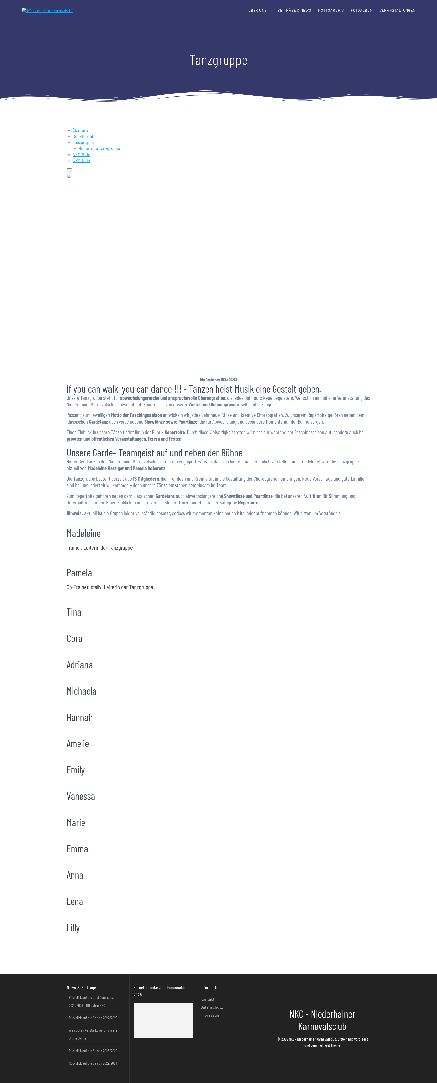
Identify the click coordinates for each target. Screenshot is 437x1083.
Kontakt (207, 999)
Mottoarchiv (331, 10)
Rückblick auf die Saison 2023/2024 (93, 1050)
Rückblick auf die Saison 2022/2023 (93, 1062)
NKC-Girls (81, 154)
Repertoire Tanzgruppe (99, 148)
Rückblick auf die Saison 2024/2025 (93, 1017)
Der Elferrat (83, 136)
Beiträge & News (294, 10)
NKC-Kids (81, 160)
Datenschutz (211, 1007)
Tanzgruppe (83, 142)
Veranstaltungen (398, 10)
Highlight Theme (328, 1045)
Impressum (210, 1015)
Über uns (257, 10)
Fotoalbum (362, 10)
